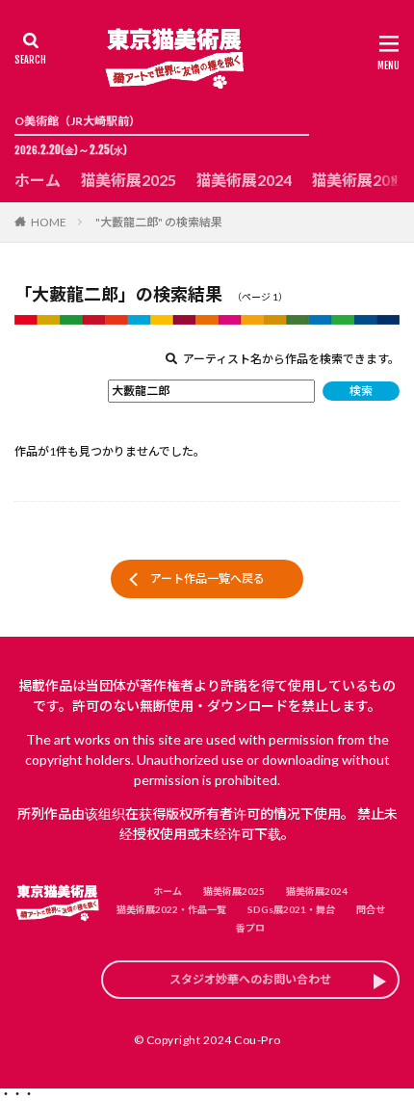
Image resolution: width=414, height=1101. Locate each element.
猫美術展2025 (128, 179)
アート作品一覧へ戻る (207, 578)
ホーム (37, 179)
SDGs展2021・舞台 (291, 909)
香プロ (250, 927)
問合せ (370, 909)
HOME (48, 222)
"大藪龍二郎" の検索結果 (158, 222)
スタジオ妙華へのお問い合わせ (250, 979)
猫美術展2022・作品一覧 (171, 909)
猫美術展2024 (243, 179)
